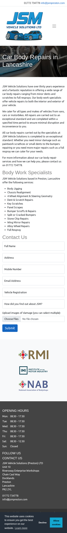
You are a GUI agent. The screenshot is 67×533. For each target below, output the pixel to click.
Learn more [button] (21, 528)
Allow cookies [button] (56, 522)
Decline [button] (43, 522)
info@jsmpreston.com (53, 3)
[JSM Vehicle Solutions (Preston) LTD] (24, 26)
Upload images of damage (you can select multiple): (31, 312)
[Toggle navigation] (54, 26)
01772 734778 (10, 495)
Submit (10, 328)
